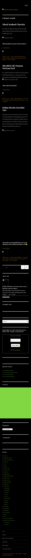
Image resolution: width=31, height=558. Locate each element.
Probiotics (6, 472)
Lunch (15, 56)
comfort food (14, 58)
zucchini (6, 260)
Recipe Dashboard (7, 482)
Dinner (12, 56)
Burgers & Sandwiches (8, 460)
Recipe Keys (6, 506)
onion (11, 258)
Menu (26, 5)
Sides (6, 504)
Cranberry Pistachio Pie (8, 374)
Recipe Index (6, 484)
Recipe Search (6, 508)
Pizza (6, 500)
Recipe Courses (7, 478)
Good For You (6, 468)
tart (3, 260)
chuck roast (11, 100)
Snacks (5, 514)
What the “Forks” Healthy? (9, 520)
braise (3, 100)
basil (27, 257)
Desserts (7, 492)
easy (18, 58)
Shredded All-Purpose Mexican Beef (12, 67)
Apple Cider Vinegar (8, 458)
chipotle (7, 100)
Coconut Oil (7, 522)
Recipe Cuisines (7, 480)
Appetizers (7, 488)
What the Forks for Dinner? (8, 553)
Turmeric (7, 524)
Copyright (6, 462)
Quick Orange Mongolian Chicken (10, 372)
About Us (5, 456)
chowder (4, 58)
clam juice (9, 58)
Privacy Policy (7, 470)
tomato (22, 100)
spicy (20, 100)
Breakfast (7, 490)
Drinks (5, 466)
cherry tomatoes (6, 258)
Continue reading (5, 47)
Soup (24, 56)
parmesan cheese (17, 258)
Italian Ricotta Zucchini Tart (13, 108)
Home (3, 531)
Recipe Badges (6, 474)
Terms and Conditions (8, 518)
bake (24, 257)
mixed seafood (23, 58)
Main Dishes (19, 56)
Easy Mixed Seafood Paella (9, 376)
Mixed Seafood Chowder (13, 24)
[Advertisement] (15, 402)
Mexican (16, 100)
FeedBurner (18, 350)
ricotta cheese (24, 258)
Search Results (7, 512)
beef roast (26, 98)
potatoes (4, 59)
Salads (6, 502)
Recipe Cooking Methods (8, 476)
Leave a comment (11, 59)
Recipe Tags (6, 510)
